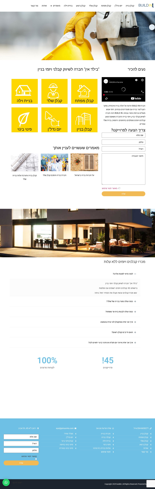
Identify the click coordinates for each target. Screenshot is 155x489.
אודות (44, 5)
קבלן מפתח (106, 5)
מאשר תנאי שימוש (109, 188)
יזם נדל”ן (118, 5)
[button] (75, 274)
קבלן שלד (93, 5)
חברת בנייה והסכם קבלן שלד (54, 175)
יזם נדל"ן (54, 129)
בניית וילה (68, 5)
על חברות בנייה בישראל (84, 175)
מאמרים (56, 5)
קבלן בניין (130, 5)
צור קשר (34, 5)
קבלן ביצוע (80, 5)
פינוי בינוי (24, 129)
